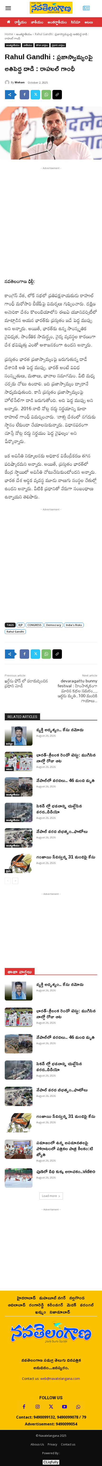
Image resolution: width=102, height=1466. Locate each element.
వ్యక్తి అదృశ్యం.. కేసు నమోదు (60, 729)
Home (9, 34)
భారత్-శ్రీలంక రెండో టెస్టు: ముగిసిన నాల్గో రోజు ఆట (66, 757)
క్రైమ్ (8, 871)
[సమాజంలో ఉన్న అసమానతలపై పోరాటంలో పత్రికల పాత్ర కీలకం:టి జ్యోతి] (18, 1149)
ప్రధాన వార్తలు (58, 45)
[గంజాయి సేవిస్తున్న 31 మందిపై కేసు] (18, 863)
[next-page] (15, 881)
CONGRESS (35, 625)
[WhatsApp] (46, 94)
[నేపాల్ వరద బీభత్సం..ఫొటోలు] (18, 838)
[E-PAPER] (86, 8)
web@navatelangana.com (60, 1378)
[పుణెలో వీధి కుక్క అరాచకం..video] (18, 1178)
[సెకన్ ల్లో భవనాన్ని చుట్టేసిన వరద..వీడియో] (18, 812)
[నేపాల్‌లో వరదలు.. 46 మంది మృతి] (18, 787)
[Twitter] (35, 94)
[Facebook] (24, 94)
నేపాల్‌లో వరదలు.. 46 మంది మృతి (65, 780)
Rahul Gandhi (15, 631)
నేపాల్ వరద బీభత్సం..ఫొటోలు (62, 831)
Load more (49, 1196)
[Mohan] (8, 82)
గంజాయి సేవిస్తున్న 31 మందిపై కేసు (65, 856)
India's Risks (74, 625)
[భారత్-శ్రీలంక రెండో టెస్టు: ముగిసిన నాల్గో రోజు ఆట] (18, 761)
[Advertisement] (51, 221)
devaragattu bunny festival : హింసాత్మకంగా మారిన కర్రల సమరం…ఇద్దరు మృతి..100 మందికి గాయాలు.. (77, 690)
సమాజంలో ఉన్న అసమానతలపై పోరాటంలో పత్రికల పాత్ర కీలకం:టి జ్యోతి (64, 1148)
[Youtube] (64, 1407)
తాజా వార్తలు (42, 45)
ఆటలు (9, 769)
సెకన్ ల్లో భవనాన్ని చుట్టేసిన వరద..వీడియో (59, 808)
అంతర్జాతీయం (24, 34)
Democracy (53, 625)
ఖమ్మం (9, 743)
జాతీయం (27, 45)
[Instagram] (37, 1407)
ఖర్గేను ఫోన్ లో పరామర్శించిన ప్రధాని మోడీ (26, 683)
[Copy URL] (57, 94)
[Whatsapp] (78, 1407)
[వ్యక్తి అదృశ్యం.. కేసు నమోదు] (18, 736)
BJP (21, 625)
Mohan (20, 82)
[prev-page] (8, 881)
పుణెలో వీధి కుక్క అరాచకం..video (65, 1171)
